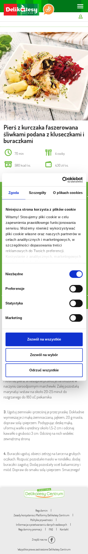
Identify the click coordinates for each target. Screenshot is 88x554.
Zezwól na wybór (44, 355)
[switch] (76, 288)
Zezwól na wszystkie (44, 339)
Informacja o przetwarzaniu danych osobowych (41, 524)
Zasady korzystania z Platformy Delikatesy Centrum (41, 515)
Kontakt (64, 529)
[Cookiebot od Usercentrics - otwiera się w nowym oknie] (63, 180)
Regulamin (41, 510)
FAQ (51, 529)
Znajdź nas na (39, 539)
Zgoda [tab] (13, 193)
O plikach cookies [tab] (68, 193)
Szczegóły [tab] (37, 193)
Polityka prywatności (41, 520)
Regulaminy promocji (30, 529)
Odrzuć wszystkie (44, 370)
